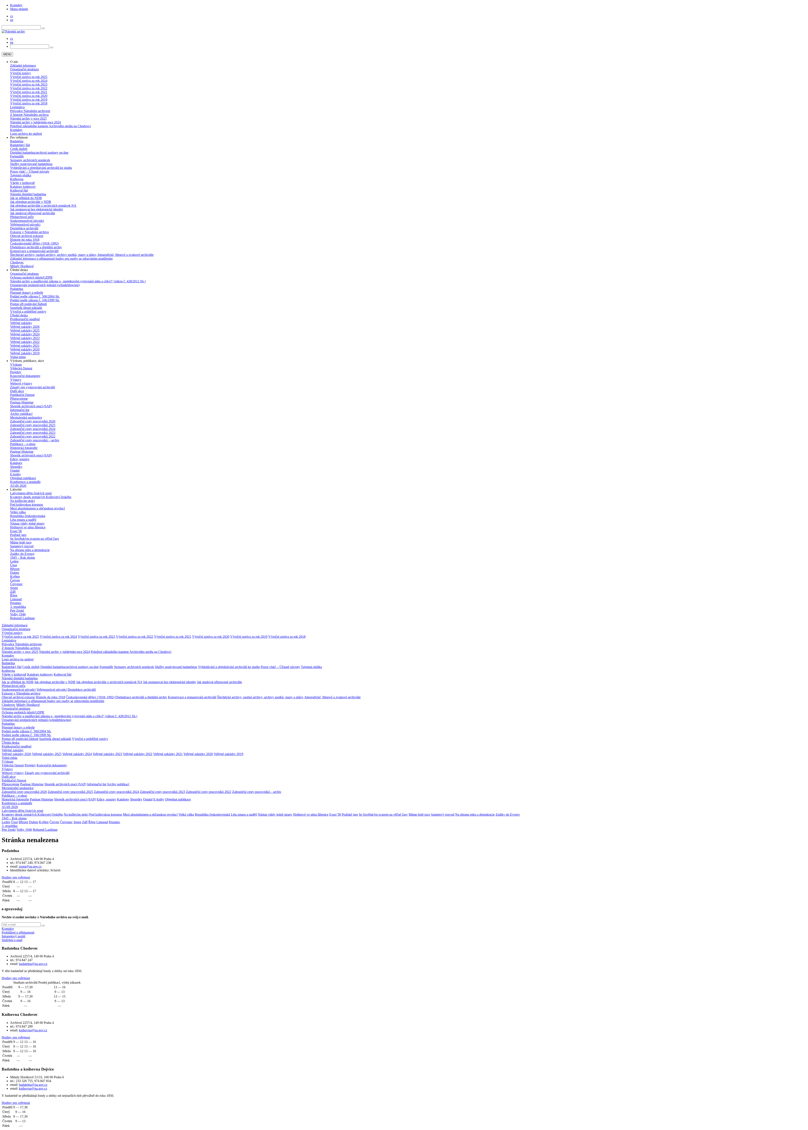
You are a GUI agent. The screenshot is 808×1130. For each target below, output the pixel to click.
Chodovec (17, 262)
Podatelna (16, 289)
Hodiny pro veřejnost (16, 877)
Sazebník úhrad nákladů (26, 308)
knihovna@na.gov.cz (33, 1030)
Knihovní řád (19, 190)
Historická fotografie (23, 448)
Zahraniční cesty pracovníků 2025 (32, 425)
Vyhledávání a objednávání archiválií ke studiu (41, 167)
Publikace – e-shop (22, 444)
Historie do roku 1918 (24, 239)
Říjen (13, 595)
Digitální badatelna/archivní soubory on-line (39, 152)
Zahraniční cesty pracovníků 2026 (32, 421)
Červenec (16, 584)
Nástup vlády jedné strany (27, 523)
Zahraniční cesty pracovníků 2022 (32, 436)
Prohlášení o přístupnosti (18, 932)
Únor (13, 565)
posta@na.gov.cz (30, 866)
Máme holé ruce (21, 542)
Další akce (17, 391)
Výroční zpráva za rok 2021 (28, 92)
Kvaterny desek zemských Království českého (40, 497)
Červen (15, 580)
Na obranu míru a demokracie (30, 550)
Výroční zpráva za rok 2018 (28, 103)
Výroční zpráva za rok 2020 (28, 96)
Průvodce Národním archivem (30, 111)
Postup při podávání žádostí (28, 304)
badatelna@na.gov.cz (33, 964)
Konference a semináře (25, 482)
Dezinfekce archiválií (24, 228)
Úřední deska (19, 315)
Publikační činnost (22, 395)
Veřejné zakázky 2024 (25, 334)
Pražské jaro (18, 535)
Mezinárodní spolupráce (26, 417)
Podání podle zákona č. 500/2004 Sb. (35, 296)
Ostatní (15, 470)
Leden (14, 561)
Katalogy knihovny (23, 186)
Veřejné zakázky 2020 (25, 349)
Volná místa (18, 357)
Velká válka (18, 512)
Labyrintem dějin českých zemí (31, 493)
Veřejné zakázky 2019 (25, 353)
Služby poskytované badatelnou (31, 164)
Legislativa (17, 107)
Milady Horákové (22, 266)
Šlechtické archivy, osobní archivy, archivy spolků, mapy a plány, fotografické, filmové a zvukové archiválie (82, 255)
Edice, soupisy (19, 459)
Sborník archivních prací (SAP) (31, 406)
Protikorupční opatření (25, 319)
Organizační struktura (24, 69)
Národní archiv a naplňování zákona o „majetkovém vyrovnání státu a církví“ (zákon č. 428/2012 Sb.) (78, 281)
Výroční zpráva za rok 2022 (28, 88)
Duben (14, 572)
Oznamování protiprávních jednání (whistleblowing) (45, 285)
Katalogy (16, 463)
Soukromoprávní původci (27, 220)
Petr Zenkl (17, 610)
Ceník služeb (18, 149)
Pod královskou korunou (26, 504)
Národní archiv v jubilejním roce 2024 (35, 122)
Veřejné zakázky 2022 (25, 342)
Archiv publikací (21, 413)
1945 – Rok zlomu (22, 557)
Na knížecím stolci (22, 501)
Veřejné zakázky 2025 (25, 330)
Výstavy (15, 379)
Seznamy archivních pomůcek (30, 160)
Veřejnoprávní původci (25, 224)
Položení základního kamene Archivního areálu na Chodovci (50, 126)
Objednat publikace (23, 478)
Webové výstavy (21, 383)
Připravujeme (19, 398)
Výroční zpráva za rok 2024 (28, 80)
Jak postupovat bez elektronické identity (36, 209)
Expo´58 (16, 531)
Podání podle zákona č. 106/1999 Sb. (35, 300)
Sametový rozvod (21, 546)
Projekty (15, 372)
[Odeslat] (43, 925)
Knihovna (16, 179)
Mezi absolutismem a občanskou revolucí (37, 508)
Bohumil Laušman (22, 618)
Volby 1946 (18, 614)
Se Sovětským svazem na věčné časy (34, 538)
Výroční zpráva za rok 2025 (28, 77)
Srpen (14, 588)
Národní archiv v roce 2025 (28, 118)
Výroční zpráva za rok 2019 (28, 99)
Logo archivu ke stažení (26, 133)
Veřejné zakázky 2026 (25, 326)
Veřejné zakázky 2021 (25, 345)
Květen (15, 576)
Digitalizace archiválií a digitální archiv (36, 247)
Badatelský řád (20, 145)
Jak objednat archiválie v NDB (30, 202)
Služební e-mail (12, 940)
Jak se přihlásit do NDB (26, 198)
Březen (15, 569)
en (11, 20)
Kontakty (16, 5)
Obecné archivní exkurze (26, 236)
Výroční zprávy (20, 73)
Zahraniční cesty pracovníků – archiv (34, 440)
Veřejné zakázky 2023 (25, 338)
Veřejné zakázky (21, 323)
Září (13, 591)
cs (11, 16)
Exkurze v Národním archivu (29, 232)
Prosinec (15, 603)
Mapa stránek (19, 9)
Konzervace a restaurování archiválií (34, 251)
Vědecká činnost (21, 368)
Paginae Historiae (21, 402)
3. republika (18, 607)
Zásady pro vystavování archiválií (32, 387)
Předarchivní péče (22, 217)
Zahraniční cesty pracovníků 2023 (32, 432)
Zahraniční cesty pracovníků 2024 (32, 429)
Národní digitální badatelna (28, 194)
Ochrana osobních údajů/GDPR (31, 277)
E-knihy (15, 474)
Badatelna (16, 141)
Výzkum (16, 364)
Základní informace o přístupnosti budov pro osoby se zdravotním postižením (61, 258)
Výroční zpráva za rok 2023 (28, 84)
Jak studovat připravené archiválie (32, 213)
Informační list (19, 410)
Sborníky (16, 466)
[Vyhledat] (43, 28)
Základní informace (23, 65)
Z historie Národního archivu (29, 114)
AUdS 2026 (18, 485)
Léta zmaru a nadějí (23, 519)
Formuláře (17, 156)
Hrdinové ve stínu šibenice (27, 527)
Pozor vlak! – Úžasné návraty (29, 171)
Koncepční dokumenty (25, 376)
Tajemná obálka (20, 175)
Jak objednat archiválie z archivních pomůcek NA (43, 205)
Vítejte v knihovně (22, 183)
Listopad (16, 599)
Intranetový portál (13, 936)
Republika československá (27, 516)
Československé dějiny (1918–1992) (34, 243)
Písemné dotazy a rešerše (26, 292)
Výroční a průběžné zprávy (28, 311)
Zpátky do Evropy (22, 554)
